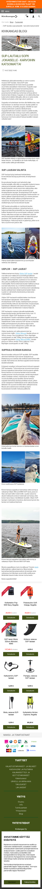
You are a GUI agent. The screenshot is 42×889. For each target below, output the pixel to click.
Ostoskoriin (11, 617)
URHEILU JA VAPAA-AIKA (21, 781)
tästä (36, 567)
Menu (7, 11)
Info (21, 805)
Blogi (21, 814)
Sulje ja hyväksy (30, 882)
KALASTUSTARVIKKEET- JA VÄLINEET (21, 766)
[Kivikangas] (9, 16)
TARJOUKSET (21, 784)
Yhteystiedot (21, 811)
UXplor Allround (21, 333)
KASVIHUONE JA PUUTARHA (21, 769)
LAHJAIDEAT (21, 787)
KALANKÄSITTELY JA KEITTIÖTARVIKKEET (21, 774)
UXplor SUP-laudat (25, 273)
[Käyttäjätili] (33, 16)
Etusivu (21, 802)
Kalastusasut (21, 778)
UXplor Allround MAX (23, 339)
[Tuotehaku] (39, 16)
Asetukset (12, 882)
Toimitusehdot (21, 808)
